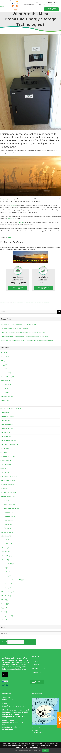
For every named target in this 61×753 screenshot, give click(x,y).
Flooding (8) (6, 420)
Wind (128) (4, 620)
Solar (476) (5, 560)
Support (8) (4, 608)
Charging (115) (6, 380)
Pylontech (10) (8, 524)
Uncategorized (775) (7, 616)
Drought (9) (5, 412)
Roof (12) (6, 540)
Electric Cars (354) (7, 396)
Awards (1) (4, 353)
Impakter (9, 237)
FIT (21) (6, 568)
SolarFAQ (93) (5, 604)
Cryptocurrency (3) (7, 361)
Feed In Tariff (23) (9, 564)
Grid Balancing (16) (8, 424)
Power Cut (38, 302)
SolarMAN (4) (6, 596)
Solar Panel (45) (8, 584)
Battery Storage (16, 302)
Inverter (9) (5, 548)
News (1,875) (5, 468)
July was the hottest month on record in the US (14, 328)
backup (21, 222)
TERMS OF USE (42, 747)
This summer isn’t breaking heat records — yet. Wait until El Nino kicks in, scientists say (27, 340)
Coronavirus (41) (6, 373)
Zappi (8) (6, 392)
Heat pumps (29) (6, 460)
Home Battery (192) (9, 504)
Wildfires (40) (6, 448)
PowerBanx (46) (8, 512)
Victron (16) (7, 528)
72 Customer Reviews (14, 10)
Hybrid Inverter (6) (7, 532)
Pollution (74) (6, 432)
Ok (45, 750)
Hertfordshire (38, 728)
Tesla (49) (4, 612)
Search (4, 641)
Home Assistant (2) (6, 464)
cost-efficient (11, 218)
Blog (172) (4, 365)
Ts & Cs (38, 750)
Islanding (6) (7, 576)
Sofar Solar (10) (7, 556)
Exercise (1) (4, 452)
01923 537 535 (8, 700)
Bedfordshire (38, 732)
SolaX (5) (5, 600)
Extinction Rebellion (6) (9, 416)
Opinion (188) (5, 472)
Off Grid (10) (6, 552)
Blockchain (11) (5, 357)
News (34, 302)
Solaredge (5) (7, 588)
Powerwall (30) (8, 520)
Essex (36, 730)
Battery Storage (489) (8, 496)
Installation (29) (7, 536)
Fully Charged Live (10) (8, 456)
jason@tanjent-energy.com (13, 706)
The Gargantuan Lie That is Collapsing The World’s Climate (18, 324)
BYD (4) (6, 500)
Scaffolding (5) (8, 544)
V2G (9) (6, 388)
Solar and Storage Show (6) (10, 592)
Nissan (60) (5, 400)
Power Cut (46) (6, 436)
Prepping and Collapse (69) (10, 444)
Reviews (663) (5, 488)
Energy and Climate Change (26, 302)
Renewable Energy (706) (8, 484)
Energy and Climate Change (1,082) (11, 408)
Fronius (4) (7, 572)
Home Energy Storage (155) (12, 508)
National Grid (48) (7, 428)
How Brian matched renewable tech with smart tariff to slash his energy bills (23, 332)
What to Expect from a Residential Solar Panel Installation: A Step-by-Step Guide (24, 336)
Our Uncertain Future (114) (9, 476)
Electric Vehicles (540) (7, 376)
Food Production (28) (8, 480)
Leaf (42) (6, 404)
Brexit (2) (4, 368)
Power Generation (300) (9, 440)
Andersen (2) (7, 384)
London (36, 735)
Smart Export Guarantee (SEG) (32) (14, 580)
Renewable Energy (45, 302)
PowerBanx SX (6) (9, 516)
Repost (2, 302)
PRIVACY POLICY (31, 747)
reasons (13, 205)
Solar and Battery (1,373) (8, 492)
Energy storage (4, 199)
